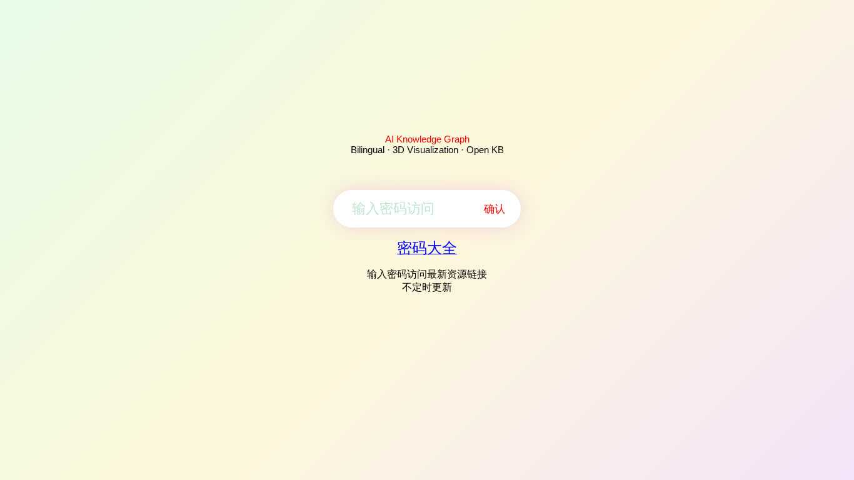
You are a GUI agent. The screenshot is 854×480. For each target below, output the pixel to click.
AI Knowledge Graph (427, 139)
